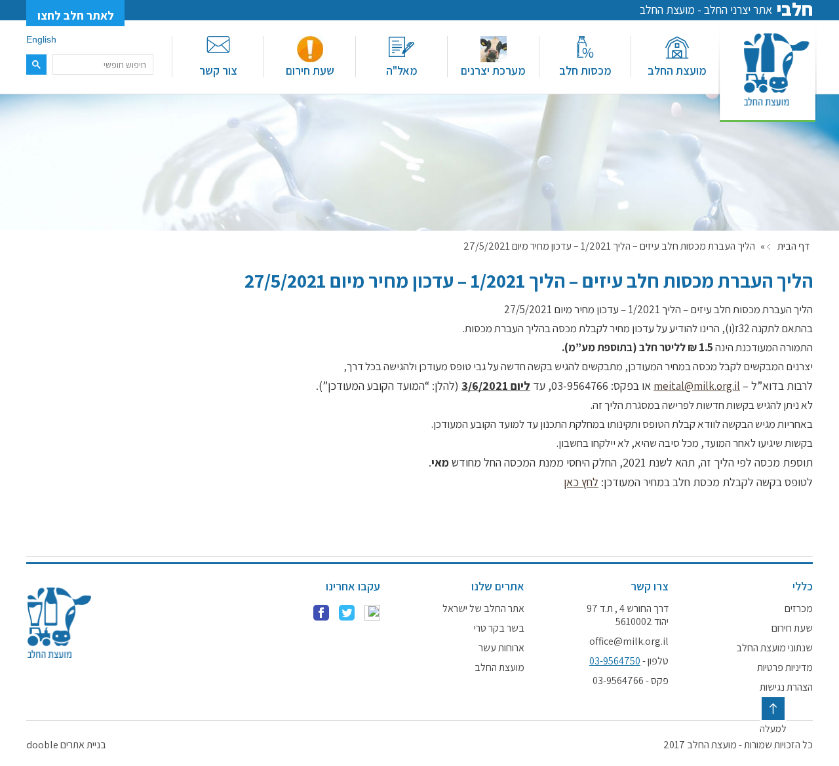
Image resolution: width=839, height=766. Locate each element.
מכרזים (799, 608)
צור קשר (218, 70)
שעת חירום (310, 70)
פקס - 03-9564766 (631, 680)
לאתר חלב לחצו (75, 15)
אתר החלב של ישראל (483, 608)
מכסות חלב (585, 70)
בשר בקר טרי (499, 628)
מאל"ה (402, 70)
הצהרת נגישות (786, 687)
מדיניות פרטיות (785, 667)
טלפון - (629, 661)
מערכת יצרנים (493, 70)
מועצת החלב (677, 70)
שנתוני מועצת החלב (774, 648)
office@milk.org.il (629, 641)
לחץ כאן (581, 481)
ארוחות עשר (501, 648)
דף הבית (793, 246)
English (41, 39)
